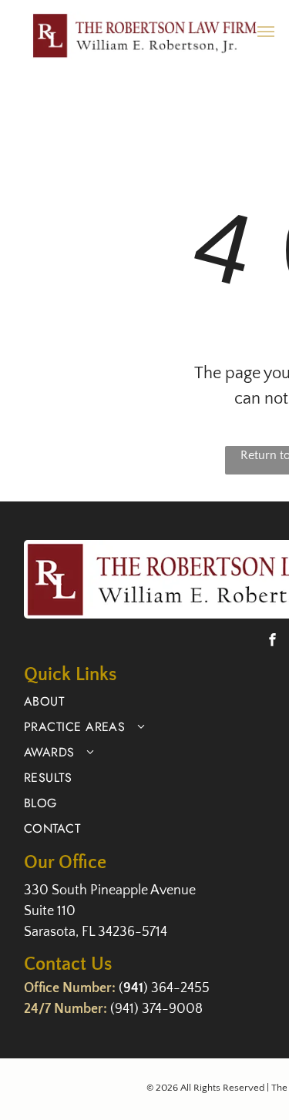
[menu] (265, 31)
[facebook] (272, 641)
